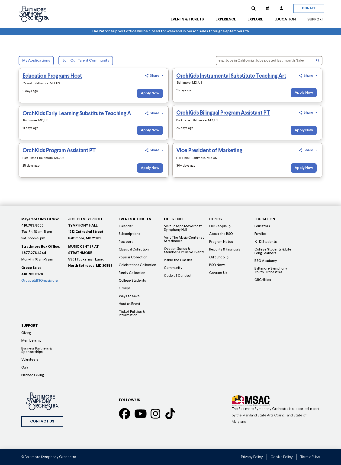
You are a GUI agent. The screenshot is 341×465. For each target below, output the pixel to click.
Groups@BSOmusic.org (39, 281)
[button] (253, 8)
